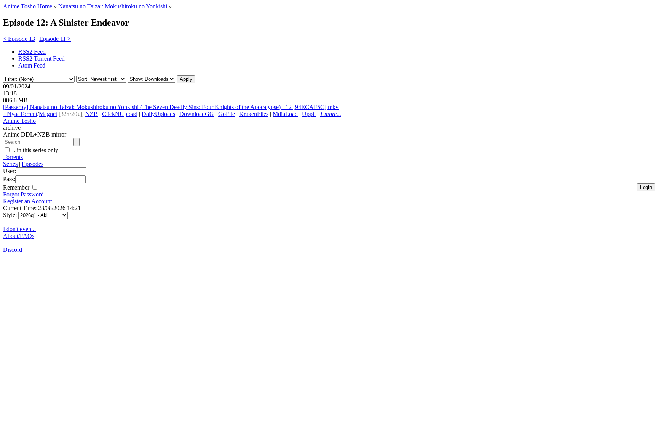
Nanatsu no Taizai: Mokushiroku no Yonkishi (112, 6)
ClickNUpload (119, 114)
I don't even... (19, 229)
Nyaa (11, 114)
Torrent (28, 114)
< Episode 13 (19, 38)
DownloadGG (196, 114)
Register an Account (27, 201)
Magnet (48, 114)
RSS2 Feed (32, 51)
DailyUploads (158, 114)
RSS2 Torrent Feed (41, 58)
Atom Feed (31, 65)
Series (10, 164)
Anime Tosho (19, 120)
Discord (12, 249)
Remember (17, 187)
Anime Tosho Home (27, 6)
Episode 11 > (55, 38)
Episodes (32, 164)
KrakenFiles (253, 114)
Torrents (13, 157)
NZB (91, 114)
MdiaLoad (285, 114)
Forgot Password (23, 194)
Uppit (309, 114)
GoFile (226, 114)
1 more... (330, 114)
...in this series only (34, 150)
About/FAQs (18, 236)
